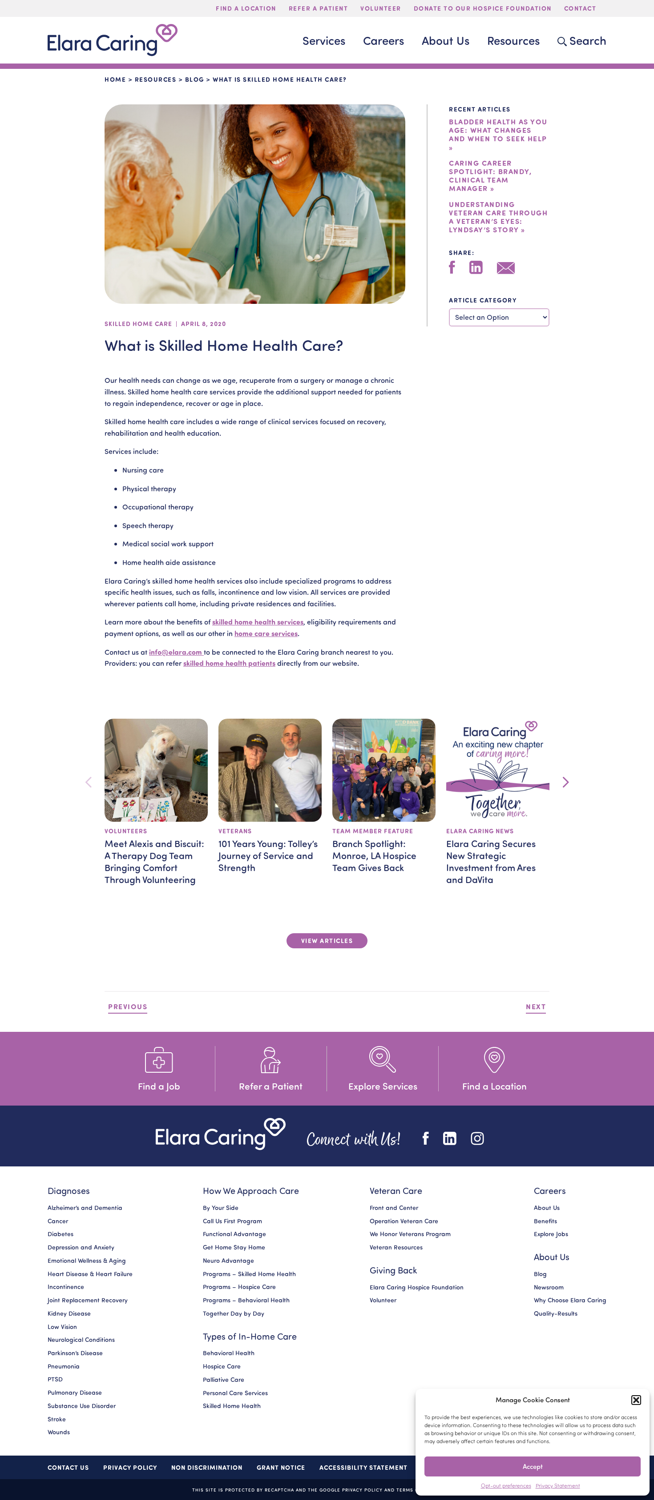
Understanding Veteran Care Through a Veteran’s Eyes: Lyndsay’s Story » (498, 217)
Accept (533, 1466)
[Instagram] (477, 1138)
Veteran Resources (396, 1247)
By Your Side (220, 1208)
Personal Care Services (235, 1393)
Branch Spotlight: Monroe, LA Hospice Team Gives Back (374, 855)
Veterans (235, 831)
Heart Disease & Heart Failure (90, 1274)
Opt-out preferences (506, 1485)
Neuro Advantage (228, 1260)
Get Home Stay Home (234, 1247)
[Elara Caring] (221, 1134)
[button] (636, 1400)
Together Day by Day (233, 1313)
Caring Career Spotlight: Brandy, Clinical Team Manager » (490, 176)
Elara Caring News (480, 831)
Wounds (59, 1432)
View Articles (327, 940)
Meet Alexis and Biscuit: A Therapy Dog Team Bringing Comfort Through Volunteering (154, 861)
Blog (194, 79)
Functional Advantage (234, 1234)
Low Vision (62, 1327)
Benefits (545, 1221)
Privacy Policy (130, 1467)
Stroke (57, 1419)
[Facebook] (452, 267)
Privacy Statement (558, 1485)
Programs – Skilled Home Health (249, 1274)
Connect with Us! (354, 1138)
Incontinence (66, 1287)
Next (536, 1006)
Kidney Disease (69, 1313)
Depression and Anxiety (81, 1247)
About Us (547, 1208)
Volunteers (126, 831)
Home (115, 79)
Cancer (58, 1221)
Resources (156, 79)
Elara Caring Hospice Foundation (417, 1287)
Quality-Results (555, 1313)
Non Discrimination (206, 1467)
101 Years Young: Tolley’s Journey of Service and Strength (268, 855)
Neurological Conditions (81, 1340)
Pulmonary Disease (75, 1392)
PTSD (55, 1379)
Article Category (483, 300)
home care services (266, 633)
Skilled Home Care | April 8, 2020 (165, 323)
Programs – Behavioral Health (246, 1300)
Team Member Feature (372, 831)
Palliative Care (223, 1379)
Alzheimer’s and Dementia (85, 1208)
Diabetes (60, 1234)
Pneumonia (64, 1366)
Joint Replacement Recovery (88, 1300)
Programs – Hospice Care (239, 1287)
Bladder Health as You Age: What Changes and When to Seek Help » (498, 134)
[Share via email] (506, 268)
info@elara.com (176, 651)
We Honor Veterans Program (410, 1234)
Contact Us (68, 1467)
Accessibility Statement (363, 1467)
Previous (127, 1006)
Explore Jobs (551, 1234)
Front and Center (394, 1208)
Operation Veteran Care (404, 1221)
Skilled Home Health (232, 1406)
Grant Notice (281, 1467)
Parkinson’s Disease (75, 1353)
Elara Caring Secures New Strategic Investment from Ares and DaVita (491, 861)
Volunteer (383, 1300)
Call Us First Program (232, 1221)
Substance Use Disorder (82, 1406)
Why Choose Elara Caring (570, 1300)
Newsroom (549, 1287)
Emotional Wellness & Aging (87, 1260)
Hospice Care (222, 1366)
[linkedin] (476, 267)
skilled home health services (257, 621)
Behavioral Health (228, 1353)
